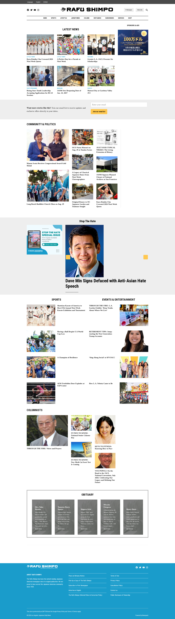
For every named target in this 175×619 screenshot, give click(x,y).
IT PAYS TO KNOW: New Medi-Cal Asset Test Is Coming (81, 462)
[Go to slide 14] (76, 292)
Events (90, 88)
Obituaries (97, 18)
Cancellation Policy (116, 585)
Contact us (113, 590)
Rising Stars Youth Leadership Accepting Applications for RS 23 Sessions (40, 93)
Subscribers (109, 18)
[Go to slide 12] (74, 292)
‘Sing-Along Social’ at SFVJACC (102, 357)
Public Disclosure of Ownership (120, 595)
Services (121, 18)
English (38, 2)
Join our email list (99, 112)
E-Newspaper (128, 10)
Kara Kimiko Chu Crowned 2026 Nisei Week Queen (106, 204)
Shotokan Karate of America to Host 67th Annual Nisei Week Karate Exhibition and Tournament (71, 308)
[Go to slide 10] (73, 292)
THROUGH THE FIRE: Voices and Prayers (44, 449)
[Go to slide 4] (68, 292)
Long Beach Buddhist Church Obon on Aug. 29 (45, 204)
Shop (130, 18)
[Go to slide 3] (67, 292)
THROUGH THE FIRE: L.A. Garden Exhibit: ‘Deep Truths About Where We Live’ (101, 308)
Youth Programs (32, 88)
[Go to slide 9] (72, 292)
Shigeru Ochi (86, 509)
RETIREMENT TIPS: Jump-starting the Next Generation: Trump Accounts (100, 334)
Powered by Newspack (142, 615)
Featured (90, 56)
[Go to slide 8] (71, 292)
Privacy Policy (115, 581)
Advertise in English (75, 590)
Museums (59, 88)
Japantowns (75, 18)
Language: (30, 2)
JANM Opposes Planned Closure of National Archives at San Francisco (106, 177)
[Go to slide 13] (75, 292)
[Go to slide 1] (65, 292)
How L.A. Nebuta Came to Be (101, 383)
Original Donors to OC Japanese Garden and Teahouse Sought (81, 204)
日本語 (45, 2)
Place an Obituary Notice (76, 576)
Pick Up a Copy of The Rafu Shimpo (80, 581)
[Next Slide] (145, 257)
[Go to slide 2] (66, 292)
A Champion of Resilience (67, 357)
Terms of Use (114, 576)
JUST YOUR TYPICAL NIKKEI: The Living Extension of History (105, 150)
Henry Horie (131, 509)
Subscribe (139, 10)
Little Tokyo (31, 56)
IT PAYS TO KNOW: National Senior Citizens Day (80, 435)
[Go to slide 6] (69, 292)
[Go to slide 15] (77, 292)
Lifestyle (63, 18)
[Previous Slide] (68, 257)
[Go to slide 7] (70, 292)
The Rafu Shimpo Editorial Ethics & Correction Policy (85, 595)
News (45, 18)
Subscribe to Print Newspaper (78, 585)
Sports (53, 18)
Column (86, 18)
